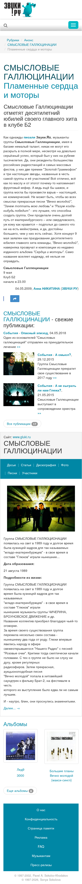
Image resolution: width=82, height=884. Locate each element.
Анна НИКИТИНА (46, 288)
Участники (29, 473)
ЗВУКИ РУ (69, 288)
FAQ (41, 846)
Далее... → (12, 708)
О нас (41, 809)
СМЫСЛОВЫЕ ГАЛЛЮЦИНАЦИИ (32, 44)
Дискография (46, 465)
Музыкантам (41, 855)
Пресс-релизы (41, 864)
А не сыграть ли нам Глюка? (57, 387)
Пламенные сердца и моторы (41, 89)
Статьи (26, 465)
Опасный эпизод (34, 332)
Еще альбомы (19, 790)
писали (29, 137)
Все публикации (21, 423)
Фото (65, 465)
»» (18, 346)
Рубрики (13, 40)
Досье (11, 465)
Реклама (41, 837)
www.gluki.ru (22, 437)
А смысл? (63, 354)
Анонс (28, 40)
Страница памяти (41, 828)
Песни (12, 473)
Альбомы (15, 724)
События (10, 332)
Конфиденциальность (41, 819)
